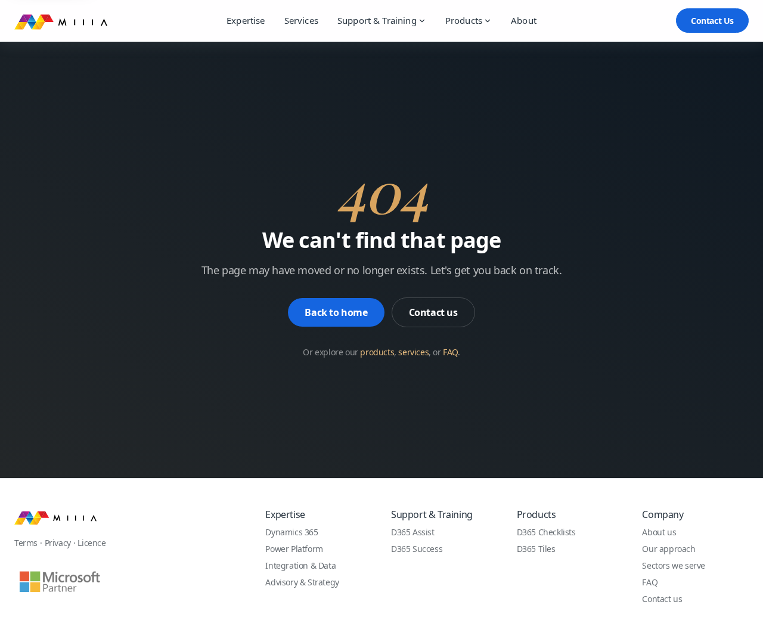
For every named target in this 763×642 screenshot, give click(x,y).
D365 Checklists (546, 532)
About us (659, 532)
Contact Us (712, 20)
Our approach (668, 548)
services (413, 352)
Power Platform (293, 548)
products (377, 352)
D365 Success (416, 548)
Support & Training (377, 20)
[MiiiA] (55, 516)
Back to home (336, 312)
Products (463, 20)
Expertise (246, 20)
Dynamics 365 (291, 532)
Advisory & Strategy (302, 582)
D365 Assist (413, 532)
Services (301, 20)
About (523, 20)
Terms (26, 542)
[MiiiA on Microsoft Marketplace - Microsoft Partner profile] (59, 581)
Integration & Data (300, 565)
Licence (91, 542)
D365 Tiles (536, 548)
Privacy (58, 542)
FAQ (450, 352)
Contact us (433, 312)
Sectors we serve (673, 565)
